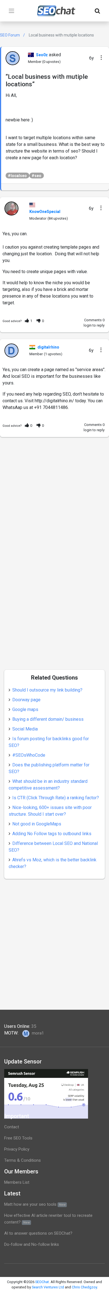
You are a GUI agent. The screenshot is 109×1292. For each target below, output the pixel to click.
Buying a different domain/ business (48, 719)
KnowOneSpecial (44, 211)
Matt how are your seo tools (35, 1204)
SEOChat (42, 1282)
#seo (36, 175)
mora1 (37, 1033)
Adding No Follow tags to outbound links (51, 833)
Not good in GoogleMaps (36, 824)
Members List (16, 1182)
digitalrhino (48, 347)
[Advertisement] (54, 498)
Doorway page (26, 699)
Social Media (25, 729)
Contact (11, 1126)
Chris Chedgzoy (84, 1287)
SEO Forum (10, 35)
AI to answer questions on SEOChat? (38, 1233)
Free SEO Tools (18, 1138)
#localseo (17, 175)
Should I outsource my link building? (47, 690)
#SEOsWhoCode (28, 755)
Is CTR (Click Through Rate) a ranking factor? (55, 797)
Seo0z (42, 55)
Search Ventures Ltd (48, 1287)
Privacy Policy (16, 1149)
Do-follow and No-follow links (31, 1244)
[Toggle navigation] (11, 11)
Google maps (25, 709)
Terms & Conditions (22, 1160)
